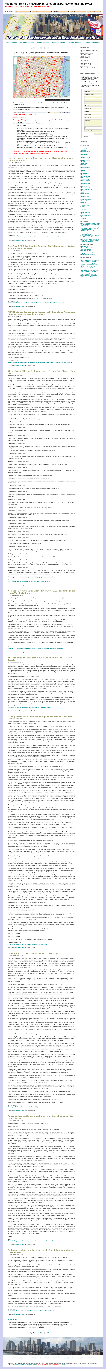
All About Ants (85, 246)
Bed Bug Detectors (86, 249)
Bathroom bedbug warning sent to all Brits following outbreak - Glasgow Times (31, 1311)
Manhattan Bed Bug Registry (27, 42)
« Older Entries (12, 1319)
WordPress (17, 1364)
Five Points (84, 166)
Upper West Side (85, 212)
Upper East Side (85, 210)
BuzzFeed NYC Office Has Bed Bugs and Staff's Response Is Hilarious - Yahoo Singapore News (36, 303)
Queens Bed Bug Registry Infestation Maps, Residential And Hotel (90, 273)
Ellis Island (84, 164)
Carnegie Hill (84, 154)
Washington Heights (86, 215)
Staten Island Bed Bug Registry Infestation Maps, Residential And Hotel (89, 276)
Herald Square (85, 173)
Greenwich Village (86, 169)
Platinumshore (62, 1364)
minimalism (23, 1364)
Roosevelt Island (85, 196)
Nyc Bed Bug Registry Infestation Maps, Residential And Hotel (89, 271)
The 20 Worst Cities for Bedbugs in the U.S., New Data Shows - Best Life (29, 581)
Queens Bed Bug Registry (74, 42)
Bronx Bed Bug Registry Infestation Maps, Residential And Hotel (90, 261)
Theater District (85, 205)
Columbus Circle (85, 157)
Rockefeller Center (86, 195)
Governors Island (85, 167)
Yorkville (83, 218)
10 (48, 48)
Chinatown (84, 156)
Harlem (83, 170)
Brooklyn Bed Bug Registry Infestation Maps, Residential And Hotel (89, 264)
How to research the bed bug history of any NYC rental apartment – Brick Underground (90, 224)
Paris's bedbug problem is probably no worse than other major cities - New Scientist (32, 1241)
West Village (84, 216)
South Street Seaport (86, 199)
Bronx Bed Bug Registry (43, 42)
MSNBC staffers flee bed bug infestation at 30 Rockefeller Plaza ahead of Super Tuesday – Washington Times (41, 313)
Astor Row (84, 150)
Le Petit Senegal (85, 176)
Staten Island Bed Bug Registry (92, 42)
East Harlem (84, 161)
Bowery (83, 153)
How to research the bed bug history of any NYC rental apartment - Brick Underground (33, 237)
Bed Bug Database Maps (87, 247)
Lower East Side (85, 180)
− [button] (16, 62)
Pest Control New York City (88, 254)
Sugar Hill (83, 202)
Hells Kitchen (84, 171)
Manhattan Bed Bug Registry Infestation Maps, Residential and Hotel (48, 3)
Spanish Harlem (85, 200)
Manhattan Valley (85, 183)
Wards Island (84, 213)
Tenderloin (84, 203)
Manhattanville (85, 184)
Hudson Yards (84, 174)
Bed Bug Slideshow (86, 250)
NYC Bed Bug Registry (11, 42)
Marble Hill (84, 186)
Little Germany (85, 179)
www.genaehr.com (32, 1364)
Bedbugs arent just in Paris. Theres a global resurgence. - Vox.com (27, 944)
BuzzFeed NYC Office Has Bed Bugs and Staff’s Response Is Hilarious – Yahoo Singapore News (90, 228)
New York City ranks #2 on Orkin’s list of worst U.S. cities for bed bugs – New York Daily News (90, 240)
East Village (84, 163)
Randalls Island (85, 193)
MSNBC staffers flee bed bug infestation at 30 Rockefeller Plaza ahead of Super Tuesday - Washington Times (40, 362)
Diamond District (85, 160)
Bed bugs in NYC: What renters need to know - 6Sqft (23, 1107)
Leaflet (51, 96)
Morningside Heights (86, 189)
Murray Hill (84, 190)
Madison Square (85, 182)
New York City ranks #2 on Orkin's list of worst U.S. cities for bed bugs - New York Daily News (35, 648)
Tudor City (83, 208)
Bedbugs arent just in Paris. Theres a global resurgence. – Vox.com (40, 717)
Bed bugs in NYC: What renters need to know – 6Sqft (33, 953)
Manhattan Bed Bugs (18, 240)
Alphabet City (84, 148)
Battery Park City (85, 151)
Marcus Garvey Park (86, 187)
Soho (82, 197)
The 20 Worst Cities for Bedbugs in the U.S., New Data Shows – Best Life (90, 236)
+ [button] (16, 59)
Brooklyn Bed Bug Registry (58, 42)
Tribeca (83, 206)
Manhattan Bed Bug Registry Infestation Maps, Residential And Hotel (89, 268)
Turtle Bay (83, 209)
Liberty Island (84, 177)
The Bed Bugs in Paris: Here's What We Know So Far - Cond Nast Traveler (29, 707)
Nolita (82, 192)
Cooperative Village (86, 158)
